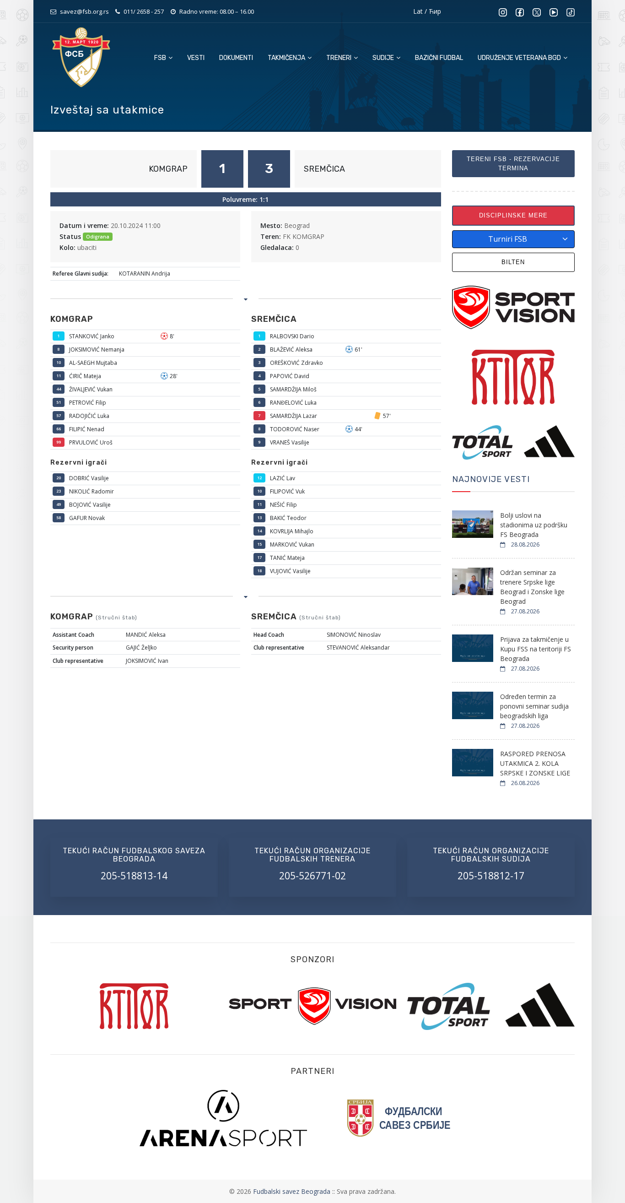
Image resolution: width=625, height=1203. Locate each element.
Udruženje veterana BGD (520, 58)
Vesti (196, 58)
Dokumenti (236, 58)
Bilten (513, 262)
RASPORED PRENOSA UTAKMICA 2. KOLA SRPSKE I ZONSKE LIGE (535, 763)
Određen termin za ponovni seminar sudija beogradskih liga (534, 706)
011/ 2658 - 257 (144, 11)
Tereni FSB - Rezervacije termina (513, 164)
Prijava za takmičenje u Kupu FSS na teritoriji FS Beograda (535, 649)
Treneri (339, 58)
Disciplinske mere (513, 215)
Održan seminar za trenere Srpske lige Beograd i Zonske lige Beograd (532, 587)
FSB (160, 58)
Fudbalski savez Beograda (292, 1191)
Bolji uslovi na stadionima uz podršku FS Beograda (533, 525)
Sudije (383, 58)
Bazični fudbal (439, 58)
